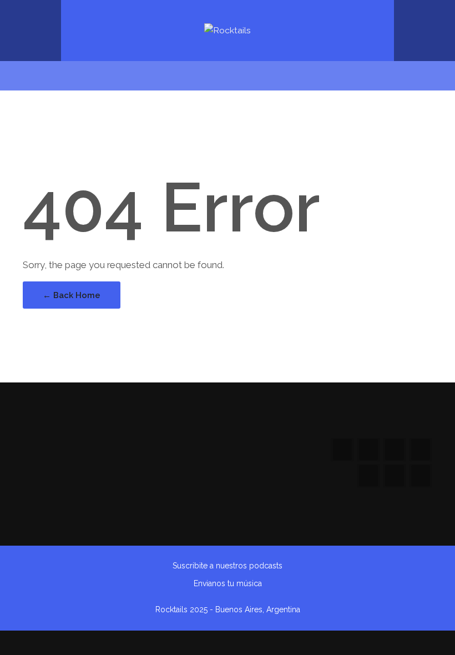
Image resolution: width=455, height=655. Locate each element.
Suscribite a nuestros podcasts (227, 565)
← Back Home (71, 295)
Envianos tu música (228, 583)
